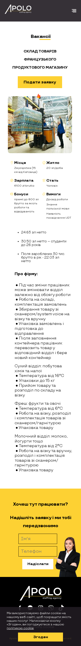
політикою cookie (20, 628)
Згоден (40, 637)
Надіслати (37, 564)
